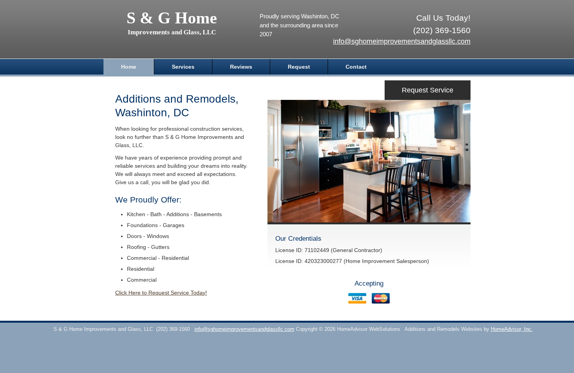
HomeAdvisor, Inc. (512, 329)
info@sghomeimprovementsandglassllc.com (402, 41)
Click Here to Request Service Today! (161, 293)
